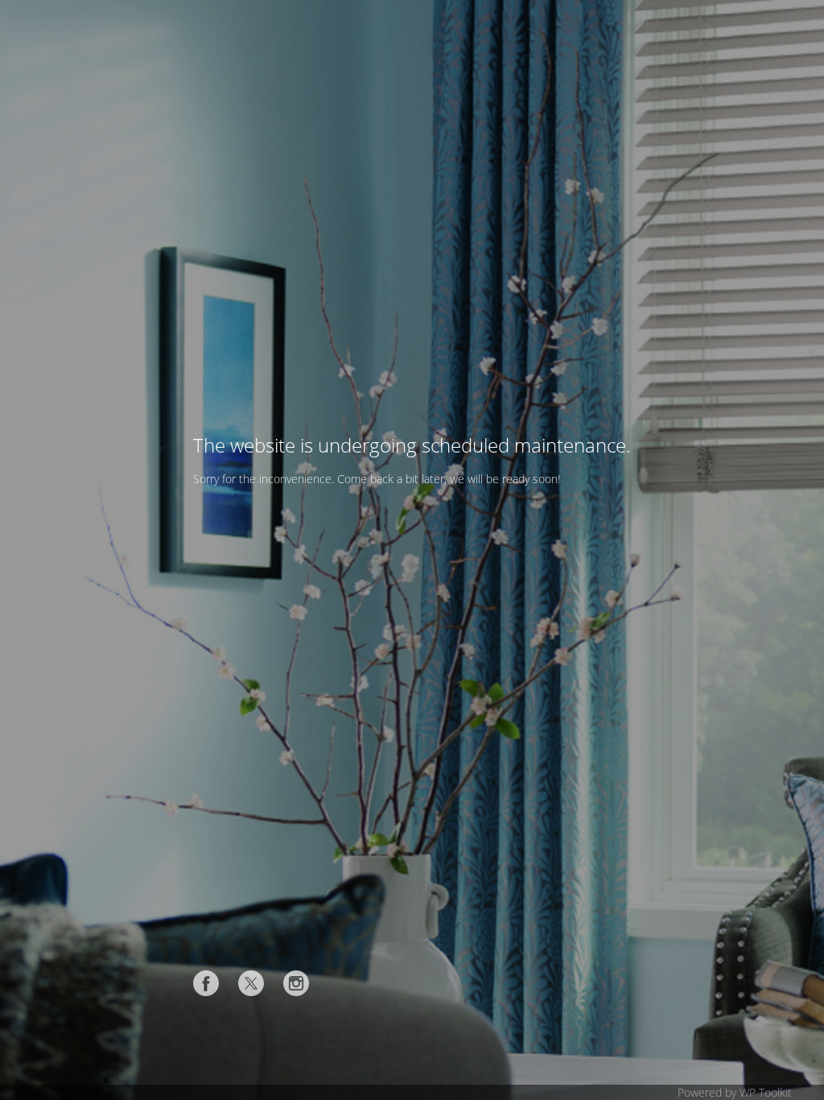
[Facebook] (206, 983)
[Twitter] (251, 983)
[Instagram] (296, 983)
